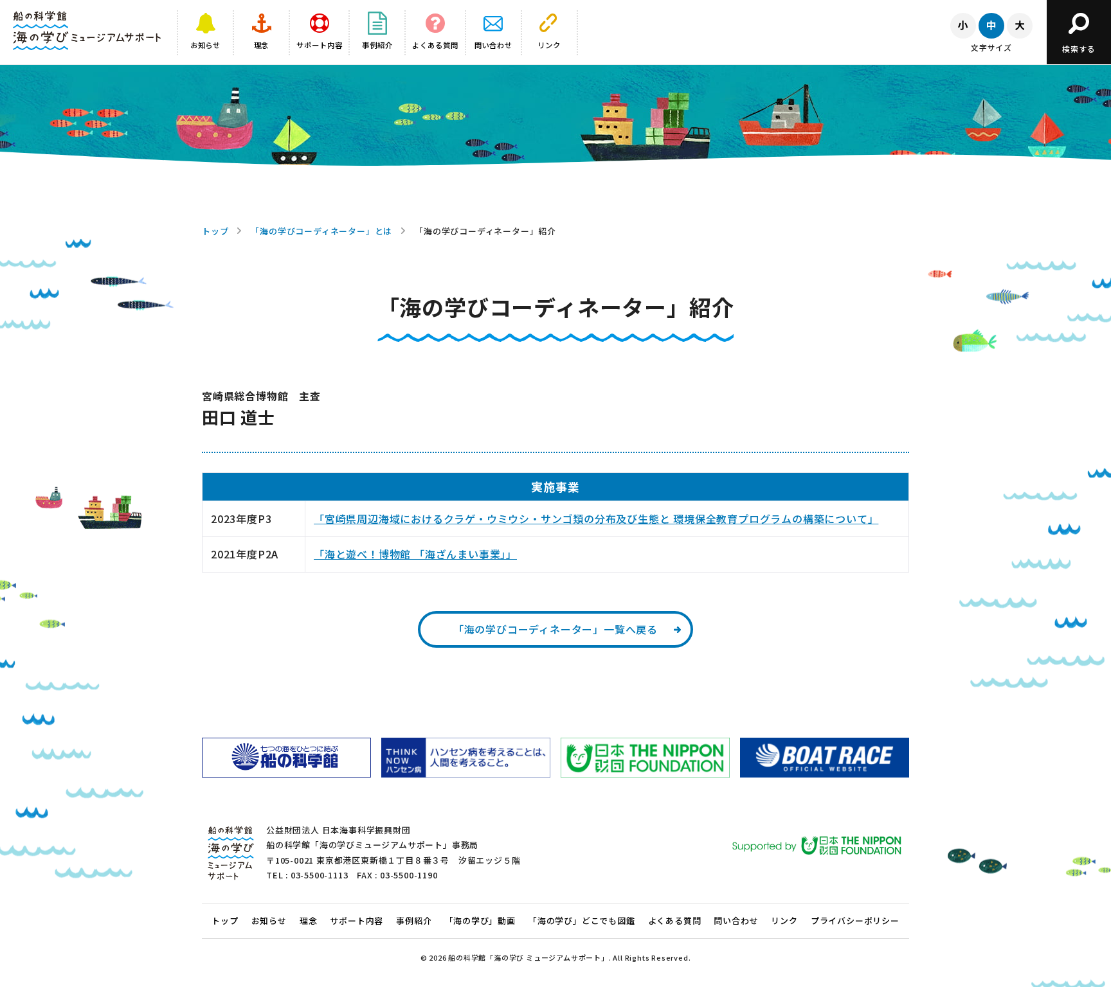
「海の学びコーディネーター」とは (321, 231)
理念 (309, 920)
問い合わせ (736, 920)
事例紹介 (413, 920)
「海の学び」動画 (480, 920)
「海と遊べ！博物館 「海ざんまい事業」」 (415, 554)
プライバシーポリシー (855, 920)
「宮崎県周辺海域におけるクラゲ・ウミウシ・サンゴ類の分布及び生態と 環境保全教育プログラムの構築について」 (596, 518)
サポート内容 (356, 920)
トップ (215, 231)
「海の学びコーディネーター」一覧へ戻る (555, 629)
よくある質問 (674, 920)
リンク (784, 920)
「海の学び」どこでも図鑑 (581, 920)
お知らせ (269, 920)
